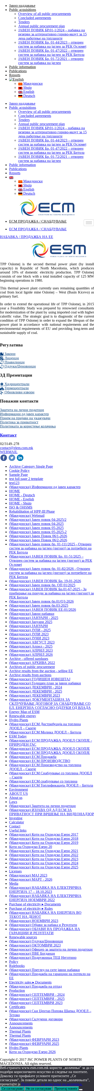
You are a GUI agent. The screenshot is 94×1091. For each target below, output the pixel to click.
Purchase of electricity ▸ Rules (31, 908)
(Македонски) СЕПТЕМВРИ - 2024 (37, 995)
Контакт (8, 435)
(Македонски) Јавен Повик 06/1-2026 (38, 536)
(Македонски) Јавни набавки (31, 614)
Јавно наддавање (22, 5)
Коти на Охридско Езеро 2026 (32, 1052)
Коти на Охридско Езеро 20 (30, 847)
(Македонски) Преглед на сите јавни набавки (44, 970)
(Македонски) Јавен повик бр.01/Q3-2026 (41, 601)
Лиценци (11, 358)
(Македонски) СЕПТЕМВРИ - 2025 (37, 999)
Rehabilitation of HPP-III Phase (32, 511)
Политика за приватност (19, 422)
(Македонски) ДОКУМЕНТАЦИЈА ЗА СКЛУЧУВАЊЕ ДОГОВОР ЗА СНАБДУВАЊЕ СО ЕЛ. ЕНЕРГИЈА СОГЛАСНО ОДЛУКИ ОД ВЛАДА (50, 704)
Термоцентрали (16, 388)
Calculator (16, 822)
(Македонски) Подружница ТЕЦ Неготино (42, 957)
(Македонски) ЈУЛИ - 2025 (30, 630)
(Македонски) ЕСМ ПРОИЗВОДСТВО (39, 761)
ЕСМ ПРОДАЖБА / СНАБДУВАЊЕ (38, 221)
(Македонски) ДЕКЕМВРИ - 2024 (35, 687)
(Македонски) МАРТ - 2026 (30, 879)
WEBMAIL (9, 452)
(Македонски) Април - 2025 (30, 646)
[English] (16, 79)
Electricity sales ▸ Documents (30, 982)
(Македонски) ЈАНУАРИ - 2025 (33, 618)
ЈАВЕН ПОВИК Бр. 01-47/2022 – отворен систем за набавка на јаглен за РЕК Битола (51, 53)
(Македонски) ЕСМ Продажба (32, 757)
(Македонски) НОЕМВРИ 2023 (33, 921)
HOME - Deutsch (22, 495)
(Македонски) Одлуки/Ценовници (36, 941)
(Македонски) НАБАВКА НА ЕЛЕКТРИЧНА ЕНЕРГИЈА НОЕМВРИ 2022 (45, 898)
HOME (14, 491)
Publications (18, 71)
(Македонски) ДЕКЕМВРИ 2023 (34, 695)
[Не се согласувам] (81, 1089)
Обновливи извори (19, 392)
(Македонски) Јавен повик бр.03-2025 (38, 605)
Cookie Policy (19, 470)
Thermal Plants (20, 1031)
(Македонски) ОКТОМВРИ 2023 (35, 945)
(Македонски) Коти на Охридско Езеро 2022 (43, 855)
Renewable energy (22, 716)
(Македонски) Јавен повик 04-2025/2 (37, 520)
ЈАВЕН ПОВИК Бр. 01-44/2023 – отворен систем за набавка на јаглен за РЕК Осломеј (52, 44)
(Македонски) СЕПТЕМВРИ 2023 (36, 1003)
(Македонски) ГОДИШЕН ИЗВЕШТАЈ (39, 679)
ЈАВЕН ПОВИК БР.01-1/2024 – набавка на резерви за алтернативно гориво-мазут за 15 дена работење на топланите (52, 34)
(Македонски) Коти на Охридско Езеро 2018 (43, 838)
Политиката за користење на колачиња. (51, 1084)
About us (15, 798)
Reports (14, 75)
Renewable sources (23, 937)
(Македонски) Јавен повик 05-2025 (36, 528)
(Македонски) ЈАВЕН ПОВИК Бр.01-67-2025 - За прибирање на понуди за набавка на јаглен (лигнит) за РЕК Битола (51, 593)
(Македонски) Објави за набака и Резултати (43, 925)
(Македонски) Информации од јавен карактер (45, 487)
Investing (15, 818)
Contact (14, 826)
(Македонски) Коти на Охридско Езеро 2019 (43, 843)
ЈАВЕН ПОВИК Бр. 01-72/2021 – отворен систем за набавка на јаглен (51, 61)
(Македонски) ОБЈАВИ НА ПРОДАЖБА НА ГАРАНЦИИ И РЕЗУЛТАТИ (44, 931)
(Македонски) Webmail (26, 515)
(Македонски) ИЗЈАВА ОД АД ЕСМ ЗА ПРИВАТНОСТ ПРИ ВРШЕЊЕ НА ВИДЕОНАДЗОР (51, 812)
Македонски (32, 83)
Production (17, 990)
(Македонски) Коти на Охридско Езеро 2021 (43, 851)
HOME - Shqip (20, 503)
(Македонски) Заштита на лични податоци (42, 806)
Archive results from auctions (30, 675)
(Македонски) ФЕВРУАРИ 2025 (34, 1044)
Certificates (17, 1007)
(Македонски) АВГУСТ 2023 (32, 642)
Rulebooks (17, 966)
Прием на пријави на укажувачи (25, 418)
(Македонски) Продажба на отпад (35, 986)
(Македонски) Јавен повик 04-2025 (36, 524)
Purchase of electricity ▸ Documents (35, 904)
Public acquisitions (22, 10)
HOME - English (21, 499)
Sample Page (18, 475)
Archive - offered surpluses (28, 659)
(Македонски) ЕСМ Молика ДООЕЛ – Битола (45, 732)
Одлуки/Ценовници (20, 366)
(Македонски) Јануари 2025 (30, 622)
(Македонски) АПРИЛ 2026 (31, 654)
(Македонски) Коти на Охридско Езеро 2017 (43, 834)
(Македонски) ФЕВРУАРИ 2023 (34, 1039)
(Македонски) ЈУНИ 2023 (29, 638)
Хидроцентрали (16, 384)
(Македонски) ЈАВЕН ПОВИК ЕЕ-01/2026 (42, 609)
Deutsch (28, 96)
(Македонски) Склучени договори (36, 1019)
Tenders (24, 22)
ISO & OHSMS (20, 507)
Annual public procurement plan (41, 26)
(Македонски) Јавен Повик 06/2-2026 (38, 540)
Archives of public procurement (32, 667)
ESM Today (18, 736)
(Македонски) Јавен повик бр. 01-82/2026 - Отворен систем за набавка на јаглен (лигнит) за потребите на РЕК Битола (50, 573)
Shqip (27, 87)
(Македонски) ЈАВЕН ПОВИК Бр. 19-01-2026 (45, 581)
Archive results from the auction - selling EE (41, 671)
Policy (13, 962)
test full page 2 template (26, 479)
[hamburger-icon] (89, 222)
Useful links (17, 830)
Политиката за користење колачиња (28, 426)
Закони (10, 354)
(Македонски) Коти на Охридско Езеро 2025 (43, 867)
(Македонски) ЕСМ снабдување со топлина (43, 781)
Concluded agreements (34, 18)
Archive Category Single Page (31, 466)
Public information (22, 67)
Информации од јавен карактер (24, 414)
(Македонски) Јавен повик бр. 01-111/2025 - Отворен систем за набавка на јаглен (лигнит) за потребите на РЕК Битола (50, 548)
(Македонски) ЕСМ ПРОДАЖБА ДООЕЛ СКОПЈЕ (49, 749)
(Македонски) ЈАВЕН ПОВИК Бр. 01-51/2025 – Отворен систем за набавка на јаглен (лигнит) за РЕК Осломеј (50, 560)
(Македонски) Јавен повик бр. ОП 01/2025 (42, 585)
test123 (14, 483)
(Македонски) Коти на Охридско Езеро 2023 (43, 859)
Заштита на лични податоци (22, 410)
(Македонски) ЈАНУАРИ (28, 626)
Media (13, 883)
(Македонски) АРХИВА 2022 (32, 663)
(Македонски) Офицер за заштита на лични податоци (51, 949)
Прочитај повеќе (66, 1088)
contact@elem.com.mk (16, 448)
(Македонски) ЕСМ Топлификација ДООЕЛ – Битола (51, 785)
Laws (13, 802)
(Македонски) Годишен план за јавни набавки (45, 683)
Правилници (14, 362)
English (28, 92)
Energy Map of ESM (24, 712)
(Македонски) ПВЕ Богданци (32, 953)
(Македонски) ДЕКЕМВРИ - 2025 (35, 691)
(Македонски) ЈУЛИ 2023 (29, 634)
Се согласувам (12, 1088)
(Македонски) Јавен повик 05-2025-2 (38, 532)
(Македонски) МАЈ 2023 (28, 875)
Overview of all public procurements (44, 14)
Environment (18, 789)
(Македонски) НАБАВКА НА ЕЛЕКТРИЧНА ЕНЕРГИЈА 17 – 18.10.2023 (45, 890)
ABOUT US (18, 793)
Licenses (15, 871)
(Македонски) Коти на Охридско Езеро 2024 (43, 863)
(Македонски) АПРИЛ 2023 (31, 650)
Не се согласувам (38, 1088)
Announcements (21, 1023)
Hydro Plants (18, 720)
